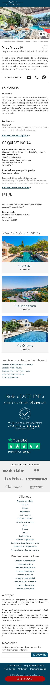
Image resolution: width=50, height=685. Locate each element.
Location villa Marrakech (25, 560)
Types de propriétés (25, 501)
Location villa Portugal (25, 585)
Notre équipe (25, 515)
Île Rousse (44, 42)
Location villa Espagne (25, 571)
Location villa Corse (10, 377)
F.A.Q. (25, 532)
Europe (20, 42)
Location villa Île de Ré (25, 588)
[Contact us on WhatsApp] (44, 77)
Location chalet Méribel (25, 578)
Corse (35, 42)
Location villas (9, 42)
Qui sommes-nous (25, 518)
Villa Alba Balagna (25, 305)
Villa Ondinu (25, 266)
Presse (25, 529)
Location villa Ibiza (25, 564)
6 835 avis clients (16, 426)
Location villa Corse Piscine (13, 374)
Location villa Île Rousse (12, 368)
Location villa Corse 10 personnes (16, 371)
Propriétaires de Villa (34, 665)
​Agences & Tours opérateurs (25, 546)
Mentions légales (38, 669)
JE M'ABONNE (39, 654)
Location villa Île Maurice (25, 567)
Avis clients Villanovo (25, 522)
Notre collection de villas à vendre (25, 550)
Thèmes (25, 504)
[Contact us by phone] (36, 77)
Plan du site (9, 669)
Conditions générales (25, 539)
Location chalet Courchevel (25, 581)
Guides (25, 508)
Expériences (25, 511)
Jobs (25, 525)
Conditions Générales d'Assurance (25, 543)
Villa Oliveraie (25, 345)
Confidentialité (25, 536)
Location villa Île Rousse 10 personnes (17, 365)
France (28, 42)
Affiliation (22, 669)
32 (44, 34)
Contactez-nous (14, 665)
